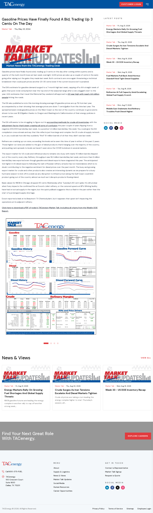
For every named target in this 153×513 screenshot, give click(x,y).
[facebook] (111, 128)
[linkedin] (106, 128)
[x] (116, 128)
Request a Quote (112, 475)
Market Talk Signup (113, 472)
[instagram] (121, 128)
